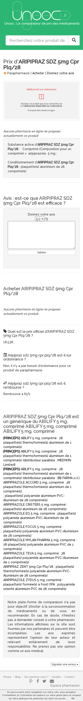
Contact (69, 676)
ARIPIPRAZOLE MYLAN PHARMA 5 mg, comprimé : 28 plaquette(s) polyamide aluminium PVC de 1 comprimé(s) (40, 544)
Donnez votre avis (60, 73)
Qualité (56, 676)
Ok (72, 698)
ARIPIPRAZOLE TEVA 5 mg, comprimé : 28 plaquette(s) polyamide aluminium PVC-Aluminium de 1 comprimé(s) (40, 558)
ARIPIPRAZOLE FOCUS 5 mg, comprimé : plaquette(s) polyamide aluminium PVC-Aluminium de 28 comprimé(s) (40, 531)
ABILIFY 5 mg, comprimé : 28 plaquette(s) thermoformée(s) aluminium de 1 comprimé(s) (37, 442)
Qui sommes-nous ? (36, 676)
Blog (18, 676)
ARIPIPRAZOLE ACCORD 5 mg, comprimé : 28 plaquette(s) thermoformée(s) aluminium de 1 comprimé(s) (37, 487)
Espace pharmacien (65, 685)
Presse (7, 676)
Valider (41, 252)
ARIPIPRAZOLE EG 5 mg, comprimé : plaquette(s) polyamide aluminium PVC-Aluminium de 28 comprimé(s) (39, 518)
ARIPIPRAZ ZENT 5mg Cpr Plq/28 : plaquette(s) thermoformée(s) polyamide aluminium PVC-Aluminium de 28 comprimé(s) (38, 571)
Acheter (38, 73)
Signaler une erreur (64, 664)
